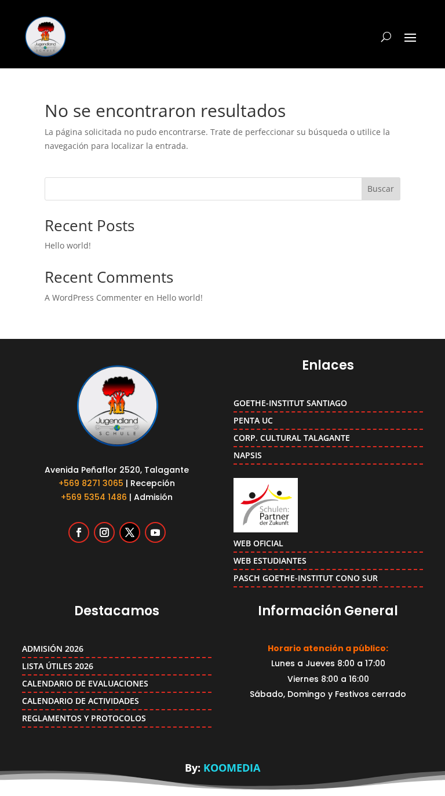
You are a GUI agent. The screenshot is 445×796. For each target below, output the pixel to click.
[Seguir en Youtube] (155, 532)
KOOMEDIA (231, 768)
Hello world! (68, 245)
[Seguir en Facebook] (78, 532)
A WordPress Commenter (93, 297)
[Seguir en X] (129, 532)
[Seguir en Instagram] (104, 532)
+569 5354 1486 (94, 497)
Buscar (380, 188)
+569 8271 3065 (91, 483)
